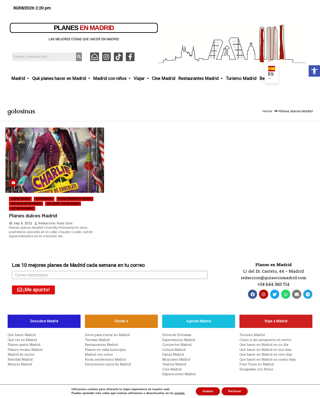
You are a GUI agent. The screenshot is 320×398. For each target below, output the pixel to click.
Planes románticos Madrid (75, 198)
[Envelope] (296, 294)
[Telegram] (307, 294)
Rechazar (234, 391)
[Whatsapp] (285, 294)
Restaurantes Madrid (198, 78)
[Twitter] (274, 294)
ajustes (180, 393)
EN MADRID (84, 27)
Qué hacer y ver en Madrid (63, 203)
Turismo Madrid (241, 78)
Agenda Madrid (20, 198)
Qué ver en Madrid (22, 208)
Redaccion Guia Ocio (55, 223)
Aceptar (207, 391)
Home (267, 111)
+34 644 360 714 (273, 284)
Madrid (18, 78)
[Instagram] (106, 56)
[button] (314, 71)
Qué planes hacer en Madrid (59, 78)
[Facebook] (252, 294)
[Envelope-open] (94, 56)
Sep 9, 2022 (23, 223)
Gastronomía (44, 198)
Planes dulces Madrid (33, 216)
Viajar (139, 78)
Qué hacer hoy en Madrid (26, 203)
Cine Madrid (163, 78)
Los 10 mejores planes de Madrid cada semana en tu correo (78, 265)
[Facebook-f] (130, 56)
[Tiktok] (118, 56)
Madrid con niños (109, 78)
